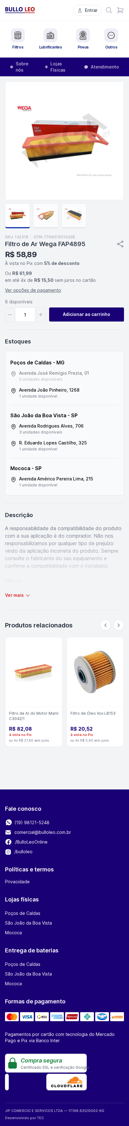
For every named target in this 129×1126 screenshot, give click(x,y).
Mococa (13, 932)
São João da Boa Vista (28, 923)
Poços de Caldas (22, 913)
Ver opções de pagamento (33, 290)
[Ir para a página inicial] (20, 10)
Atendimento (105, 66)
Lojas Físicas (57, 67)
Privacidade (17, 881)
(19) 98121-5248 (31, 822)
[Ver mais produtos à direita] (118, 625)
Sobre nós (22, 67)
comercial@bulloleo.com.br (42, 832)
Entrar (91, 10)
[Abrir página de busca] (109, 10)
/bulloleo (23, 851)
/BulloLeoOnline (31, 841)
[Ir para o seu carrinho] (120, 10)
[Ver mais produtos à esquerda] (105, 625)
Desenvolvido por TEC (24, 1118)
